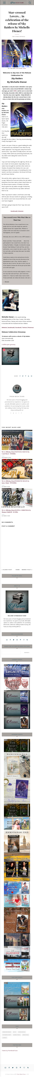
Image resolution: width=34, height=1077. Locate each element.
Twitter (24, 327)
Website (4, 327)
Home (18, 569)
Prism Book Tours (21, 68)
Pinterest (31, 327)
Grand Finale (16, 1034)
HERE (15, 91)
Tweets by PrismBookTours (10, 1050)
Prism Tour (25, 1034)
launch (5, 1037)
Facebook (18, 327)
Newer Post (26, 569)
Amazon (20, 211)
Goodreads (14, 211)
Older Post (7, 569)
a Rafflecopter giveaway (8, 344)
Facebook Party (7, 1034)
